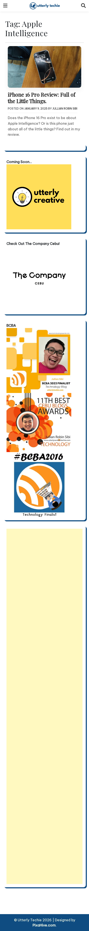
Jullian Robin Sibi (64, 108)
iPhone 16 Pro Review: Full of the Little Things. (41, 97)
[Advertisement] (44, 706)
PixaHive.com (44, 925)
